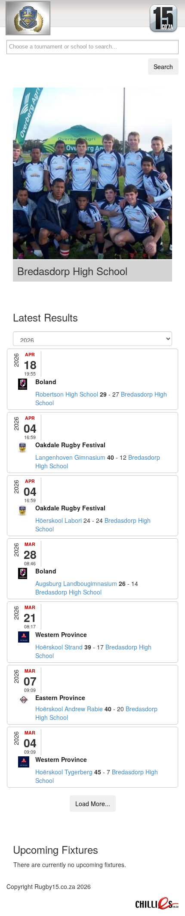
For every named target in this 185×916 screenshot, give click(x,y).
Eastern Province (60, 697)
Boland (45, 381)
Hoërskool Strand (59, 647)
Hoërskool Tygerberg (63, 771)
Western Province (61, 634)
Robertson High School (66, 394)
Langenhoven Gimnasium (70, 457)
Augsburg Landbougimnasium (76, 583)
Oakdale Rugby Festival (70, 444)
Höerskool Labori (58, 520)
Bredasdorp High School (68, 592)
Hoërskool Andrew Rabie (69, 708)
